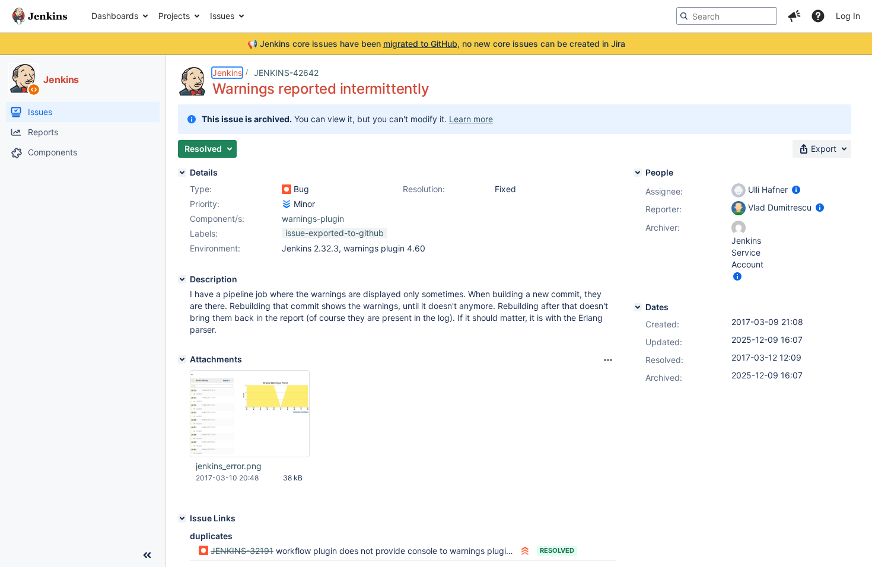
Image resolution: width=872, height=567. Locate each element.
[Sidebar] (147, 555)
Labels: (204, 233)
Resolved (557, 550)
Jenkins (227, 73)
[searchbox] (726, 16)
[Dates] (638, 307)
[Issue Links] (182, 518)
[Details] (182, 172)
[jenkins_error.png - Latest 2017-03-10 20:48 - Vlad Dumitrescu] (249, 414)
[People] (638, 172)
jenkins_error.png (229, 466)
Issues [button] (222, 16)
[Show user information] (796, 189)
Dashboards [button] (114, 16)
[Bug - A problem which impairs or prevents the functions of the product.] (286, 189)
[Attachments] (182, 359)
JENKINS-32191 (242, 551)
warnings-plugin (313, 219)
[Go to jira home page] (40, 16)
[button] (794, 16)
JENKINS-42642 (286, 73)
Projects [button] (174, 16)
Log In (848, 16)
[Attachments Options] (608, 360)
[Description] (182, 279)
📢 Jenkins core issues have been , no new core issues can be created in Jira (436, 44)
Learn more (471, 119)
